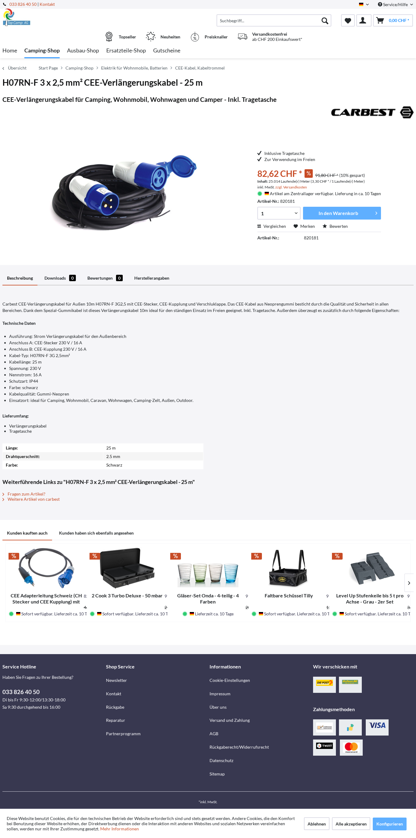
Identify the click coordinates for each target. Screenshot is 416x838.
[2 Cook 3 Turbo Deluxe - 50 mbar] (127, 568)
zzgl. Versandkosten (291, 187)
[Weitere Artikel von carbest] (372, 117)
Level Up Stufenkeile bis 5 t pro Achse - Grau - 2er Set (370, 598)
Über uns (218, 707)
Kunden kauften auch (27, 532)
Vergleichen (274, 226)
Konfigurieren (389, 823)
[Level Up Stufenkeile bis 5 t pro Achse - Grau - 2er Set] (369, 568)
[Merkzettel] (348, 20)
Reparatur (115, 720)
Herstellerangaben (151, 278)
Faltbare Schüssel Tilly (289, 595)
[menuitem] (274, 20)
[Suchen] (325, 20)
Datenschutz (221, 760)
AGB (214, 733)
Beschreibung (20, 278)
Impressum (220, 693)
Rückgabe (115, 707)
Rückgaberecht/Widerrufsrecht (239, 747)
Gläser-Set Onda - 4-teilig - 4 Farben (208, 598)
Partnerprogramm (123, 733)
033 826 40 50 (23, 4)
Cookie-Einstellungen (230, 680)
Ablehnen (317, 823)
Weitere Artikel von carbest (33, 499)
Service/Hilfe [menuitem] (395, 4)
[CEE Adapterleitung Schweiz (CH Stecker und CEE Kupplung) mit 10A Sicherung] (46, 568)
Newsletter (116, 680)
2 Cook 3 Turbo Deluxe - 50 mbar (127, 595)
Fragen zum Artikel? (26, 493)
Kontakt (47, 4)
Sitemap (217, 773)
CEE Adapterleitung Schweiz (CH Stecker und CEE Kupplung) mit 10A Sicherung (46, 599)
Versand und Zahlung (230, 720)
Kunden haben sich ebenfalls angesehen (96, 532)
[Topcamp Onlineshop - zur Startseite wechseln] (53, 17)
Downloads (59, 278)
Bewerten (338, 226)
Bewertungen (104, 278)
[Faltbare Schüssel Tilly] (289, 568)
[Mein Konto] (364, 20)
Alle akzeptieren (351, 823)
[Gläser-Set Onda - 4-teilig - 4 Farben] (208, 568)
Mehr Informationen (119, 828)
